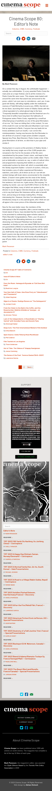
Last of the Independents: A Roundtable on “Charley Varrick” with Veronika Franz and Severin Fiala (24, 320)
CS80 (22, 29)
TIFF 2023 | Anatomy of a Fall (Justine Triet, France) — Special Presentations (26, 632)
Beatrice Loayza (12, 288)
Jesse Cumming (11, 351)
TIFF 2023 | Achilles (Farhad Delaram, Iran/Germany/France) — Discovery (19, 593)
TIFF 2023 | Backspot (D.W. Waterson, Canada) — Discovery (24, 644)
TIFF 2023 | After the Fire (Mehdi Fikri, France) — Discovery (24, 606)
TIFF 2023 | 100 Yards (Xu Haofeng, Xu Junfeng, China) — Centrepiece (24, 542)
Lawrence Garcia (12, 358)
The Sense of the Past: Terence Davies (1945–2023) (24, 355)
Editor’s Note (9, 530)
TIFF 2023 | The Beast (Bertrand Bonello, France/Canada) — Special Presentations (22, 670)
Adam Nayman (11, 297)
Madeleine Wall (11, 661)
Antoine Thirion (11, 315)
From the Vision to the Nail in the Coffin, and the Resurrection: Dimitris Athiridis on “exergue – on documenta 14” (22, 310)
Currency (28, 29)
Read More (8, 537)
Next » (29, 367)
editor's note (7, 254)
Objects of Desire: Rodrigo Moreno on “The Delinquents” (25, 301)
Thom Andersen (11, 344)
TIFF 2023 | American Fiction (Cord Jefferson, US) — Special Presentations (26, 619)
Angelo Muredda (12, 597)
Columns (15, 29)
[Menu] (47, 5)
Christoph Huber (12, 324)
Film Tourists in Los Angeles (14, 341)
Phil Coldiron (10, 337)
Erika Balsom (10, 331)
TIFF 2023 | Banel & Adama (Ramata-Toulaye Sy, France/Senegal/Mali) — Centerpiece (24, 657)
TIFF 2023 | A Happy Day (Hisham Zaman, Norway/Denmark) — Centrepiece (21, 555)
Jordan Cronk (11, 304)
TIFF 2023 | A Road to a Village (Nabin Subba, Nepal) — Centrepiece (26, 580)
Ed (7, 273)
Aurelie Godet (11, 636)
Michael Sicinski (12, 572)
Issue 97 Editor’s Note (12, 276)
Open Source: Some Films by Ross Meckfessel (21, 335)
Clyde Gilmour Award (15, 765)
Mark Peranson (8, 246)
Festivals (36, 29)
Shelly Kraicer (11, 546)
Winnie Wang (10, 585)
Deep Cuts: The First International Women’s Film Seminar (25, 328)
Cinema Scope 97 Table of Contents (17, 270)
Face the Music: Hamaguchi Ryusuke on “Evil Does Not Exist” (24, 284)
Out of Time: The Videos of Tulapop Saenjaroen (22, 348)
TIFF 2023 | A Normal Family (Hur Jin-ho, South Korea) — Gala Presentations (23, 568)
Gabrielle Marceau (13, 559)
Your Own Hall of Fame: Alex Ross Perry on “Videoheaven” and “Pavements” (25, 293)
